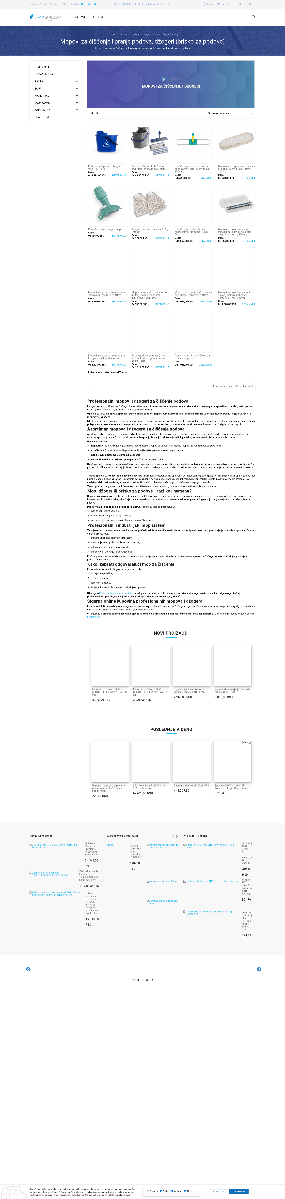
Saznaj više (218, 1192)
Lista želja (226, 4)
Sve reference (141, 980)
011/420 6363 (125, 4)
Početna (113, 34)
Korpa (209, 4)
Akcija (98, 17)
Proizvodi (81, 17)
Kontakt (74, 4)
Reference (55, 4)
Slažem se (240, 1192)
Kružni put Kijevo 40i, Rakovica (154, 4)
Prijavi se (247, 4)
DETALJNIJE (119, 175)
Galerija (43, 4)
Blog (65, 4)
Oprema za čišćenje (140, 34)
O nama (33, 4)
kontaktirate (93, 617)
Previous (172, 835)
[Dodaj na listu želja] (124, 681)
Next (176, 835)
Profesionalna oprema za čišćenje (117, 593)
